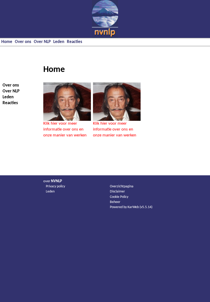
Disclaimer (117, 191)
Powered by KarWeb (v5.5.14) (131, 207)
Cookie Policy (119, 197)
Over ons (23, 42)
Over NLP (42, 42)
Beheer (115, 202)
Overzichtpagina (121, 186)
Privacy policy (55, 186)
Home (6, 42)
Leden (58, 42)
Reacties (74, 42)
